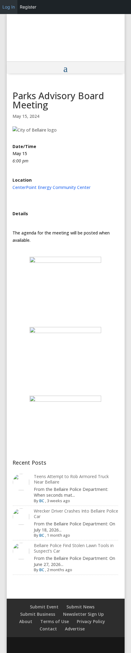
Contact (48, 629)
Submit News (80, 607)
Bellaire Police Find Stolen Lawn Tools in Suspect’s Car (74, 548)
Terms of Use (54, 621)
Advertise (75, 629)
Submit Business (37, 614)
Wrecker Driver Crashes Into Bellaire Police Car (76, 513)
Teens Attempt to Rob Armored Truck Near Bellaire (71, 479)
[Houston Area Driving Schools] (65, 287)
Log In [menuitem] (8, 6)
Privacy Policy (91, 621)
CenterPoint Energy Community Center (51, 187)
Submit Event (44, 607)
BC (41, 500)
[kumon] (65, 351)
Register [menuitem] (28, 6)
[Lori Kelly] (65, 418)
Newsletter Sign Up (83, 614)
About (25, 621)
